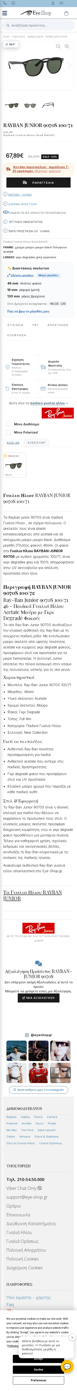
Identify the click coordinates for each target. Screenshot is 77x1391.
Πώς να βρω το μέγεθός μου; (28, 311)
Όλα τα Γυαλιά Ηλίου (20, 1143)
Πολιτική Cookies (22, 1259)
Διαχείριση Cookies (24, 1268)
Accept (38, 1358)
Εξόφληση (16, 335)
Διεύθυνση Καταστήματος (31, 1223)
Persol (38, 1117)
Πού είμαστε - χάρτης (28, 1297)
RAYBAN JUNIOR (35, 37)
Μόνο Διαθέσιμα (26, 424)
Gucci (40, 1123)
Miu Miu (11, 1130)
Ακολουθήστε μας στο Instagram (40, 1089)
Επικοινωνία (18, 1215)
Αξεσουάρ (37, 442)
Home (6, 37)
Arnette (26, 1123)
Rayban (11, 1117)
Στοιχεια (15, 325)
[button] (69, 65)
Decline (38, 1369)
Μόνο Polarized (26, 432)
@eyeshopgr (41, 1035)
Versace (24, 1136)
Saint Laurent (46, 1130)
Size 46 (13, 442)
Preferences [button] (14, 1345)
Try (35, 325)
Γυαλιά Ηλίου (19, 1232)
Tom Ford (27, 1130)
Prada (52, 1123)
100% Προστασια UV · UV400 (28, 231)
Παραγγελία (41, 182)
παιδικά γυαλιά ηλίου (47, 403)
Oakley (25, 1117)
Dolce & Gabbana (46, 1136)
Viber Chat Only (21, 1188)
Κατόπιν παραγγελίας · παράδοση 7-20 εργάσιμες (40, 169)
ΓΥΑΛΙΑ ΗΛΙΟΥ (18, 37)
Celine (10, 1136)
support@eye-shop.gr (27, 1197)
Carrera (52, 1117)
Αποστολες (58, 325)
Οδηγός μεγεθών (22, 275)
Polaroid (11, 1123)
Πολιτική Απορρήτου (26, 1250)
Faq (10, 1304)
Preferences (38, 1380)
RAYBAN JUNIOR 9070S (56, 37)
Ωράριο (13, 1206)
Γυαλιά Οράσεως (50, 1143)
